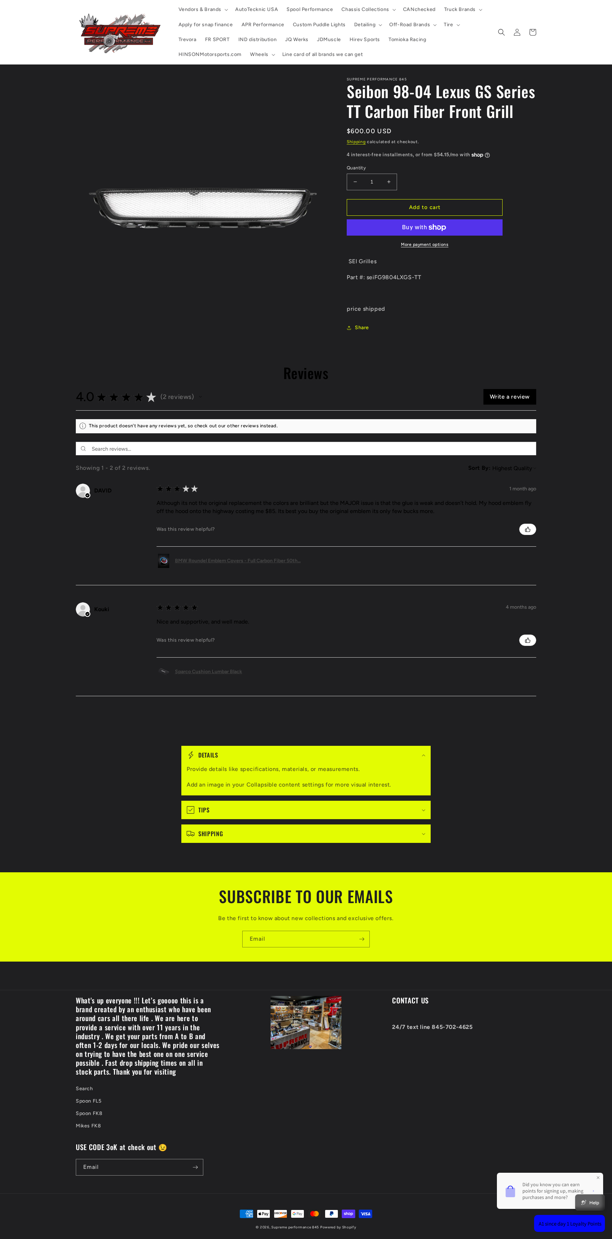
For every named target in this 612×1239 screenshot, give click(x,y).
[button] (202, 9)
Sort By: (479, 467)
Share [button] (362, 328)
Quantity (356, 167)
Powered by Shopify (338, 1227)
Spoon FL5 (88, 1101)
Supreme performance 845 (295, 1227)
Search (84, 1089)
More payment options (424, 244)
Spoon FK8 (89, 1113)
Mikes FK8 (88, 1126)
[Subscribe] (361, 939)
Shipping (356, 141)
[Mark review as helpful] (527, 529)
